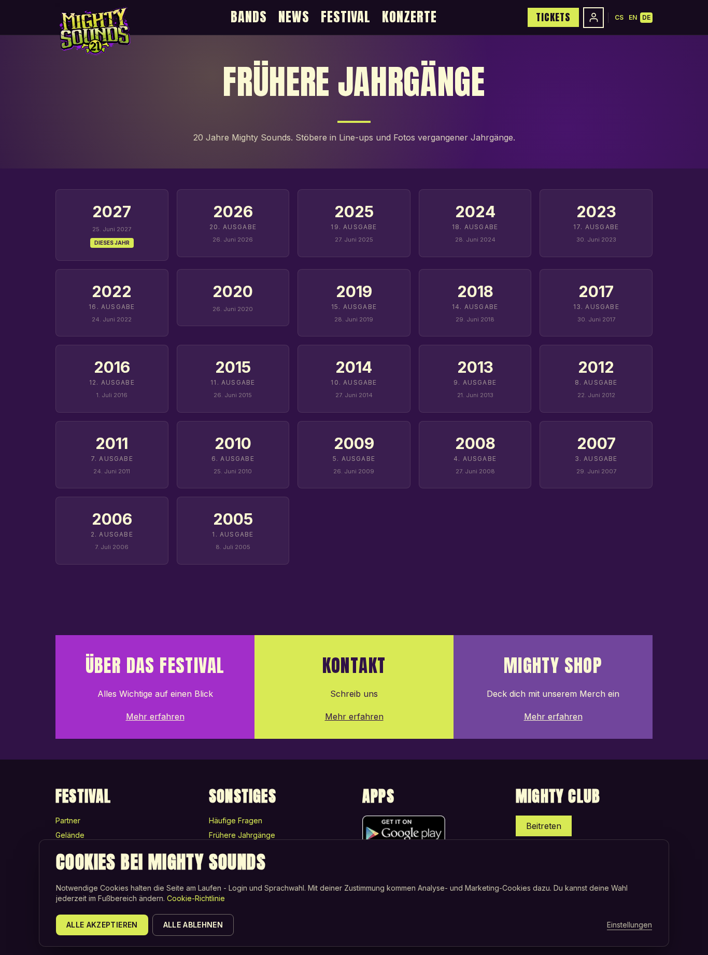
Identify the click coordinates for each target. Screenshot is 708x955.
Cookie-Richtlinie (196, 898)
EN (633, 17)
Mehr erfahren (155, 716)
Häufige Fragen (235, 820)
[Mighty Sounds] (94, 31)
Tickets (553, 17)
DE (646, 17)
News (293, 16)
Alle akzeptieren (102, 924)
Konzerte (409, 16)
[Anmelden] (593, 17)
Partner (67, 820)
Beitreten (543, 826)
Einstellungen (629, 924)
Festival (346, 16)
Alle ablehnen (193, 924)
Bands (249, 16)
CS (619, 17)
